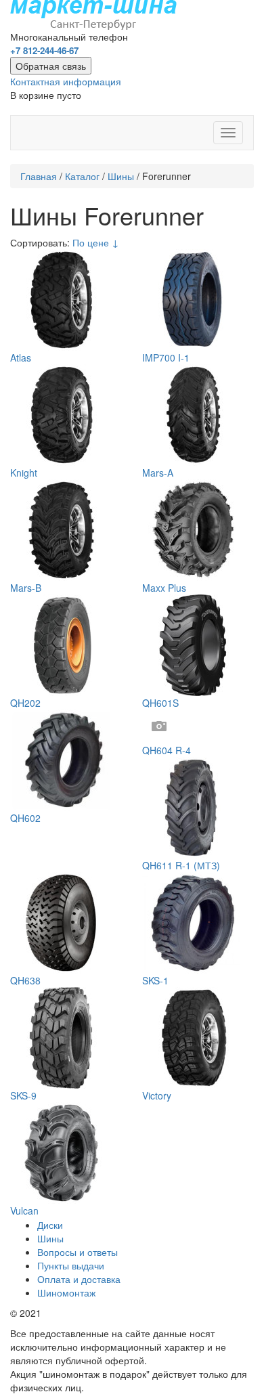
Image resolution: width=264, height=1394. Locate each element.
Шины (121, 176)
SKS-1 (155, 980)
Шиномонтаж (66, 1292)
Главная (38, 176)
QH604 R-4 (166, 750)
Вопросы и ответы (77, 1252)
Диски (50, 1225)
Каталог (82, 176)
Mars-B (25, 587)
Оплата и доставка (78, 1279)
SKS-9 (23, 1095)
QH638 (25, 980)
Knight (23, 472)
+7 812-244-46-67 (44, 50)
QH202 (25, 703)
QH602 (25, 818)
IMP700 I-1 (166, 357)
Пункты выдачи (70, 1265)
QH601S (160, 703)
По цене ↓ (95, 242)
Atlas (20, 357)
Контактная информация (65, 81)
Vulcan (24, 1210)
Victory (156, 1095)
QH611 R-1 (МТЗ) (181, 865)
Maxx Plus (164, 587)
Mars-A (157, 472)
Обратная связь (51, 65)
